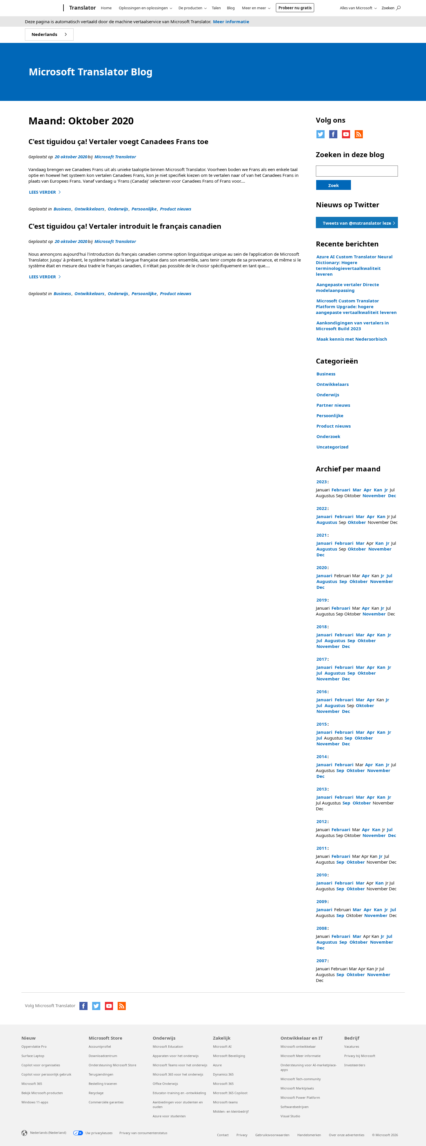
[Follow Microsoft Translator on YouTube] (346, 134)
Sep (343, 581)
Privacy (241, 1135)
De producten (190, 7)
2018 (321, 626)
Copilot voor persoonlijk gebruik (46, 1074)
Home (106, 7)
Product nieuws (175, 209)
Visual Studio (290, 1116)
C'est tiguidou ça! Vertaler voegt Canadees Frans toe (118, 141)
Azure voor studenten (169, 1116)
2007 (321, 960)
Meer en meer (254, 7)
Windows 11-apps (34, 1102)
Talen (216, 7)
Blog (231, 7)
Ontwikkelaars (89, 209)
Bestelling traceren (103, 1083)
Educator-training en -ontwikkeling (179, 1093)
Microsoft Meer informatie (301, 1056)
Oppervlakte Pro (34, 1046)
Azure (217, 1065)
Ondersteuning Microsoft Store (112, 1065)
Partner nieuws (333, 405)
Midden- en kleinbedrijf (231, 1111)
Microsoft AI (222, 1046)
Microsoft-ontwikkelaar (298, 1046)
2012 (321, 821)
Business (62, 209)
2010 (321, 875)
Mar (357, 490)
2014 (321, 756)
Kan (378, 490)
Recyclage (96, 1093)
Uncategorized (332, 447)
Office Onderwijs (165, 1083)
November (374, 495)
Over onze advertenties (346, 1135)
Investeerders (354, 1065)
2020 (321, 567)
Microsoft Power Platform (300, 1097)
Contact (223, 1135)
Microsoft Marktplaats (297, 1088)
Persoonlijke (144, 209)
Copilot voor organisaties (40, 1065)
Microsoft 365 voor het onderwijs (178, 1074)
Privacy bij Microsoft (359, 1056)
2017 (321, 659)
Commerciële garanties (106, 1102)
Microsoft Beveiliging (229, 1056)
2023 (321, 481)
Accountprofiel (100, 1046)
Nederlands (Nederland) (48, 1132)
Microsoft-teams (225, 1102)
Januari (324, 516)
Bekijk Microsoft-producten (42, 1093)
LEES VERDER (45, 192)
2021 (321, 535)
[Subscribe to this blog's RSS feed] (358, 134)
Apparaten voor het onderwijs (176, 1056)
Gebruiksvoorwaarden (272, 1135)
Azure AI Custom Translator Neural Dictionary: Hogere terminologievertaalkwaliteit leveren (354, 265)
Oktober (357, 522)
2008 (321, 928)
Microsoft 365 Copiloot (230, 1093)
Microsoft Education (168, 1046)
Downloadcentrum (103, 1056)
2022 (321, 508)
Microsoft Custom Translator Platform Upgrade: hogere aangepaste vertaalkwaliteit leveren (356, 306)
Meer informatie (231, 21)
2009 (321, 901)
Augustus (326, 522)
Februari (341, 490)
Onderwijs (118, 209)
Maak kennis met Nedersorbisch (351, 339)
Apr (368, 490)
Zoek (333, 185)
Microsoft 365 (31, 1083)
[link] (357, 222)
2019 (321, 600)
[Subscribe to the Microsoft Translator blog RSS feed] (121, 1006)
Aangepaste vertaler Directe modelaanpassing (347, 287)
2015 (321, 724)
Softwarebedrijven (295, 1107)
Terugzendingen (101, 1074)
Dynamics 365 (223, 1074)
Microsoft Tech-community (301, 1079)
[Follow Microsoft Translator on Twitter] (320, 134)
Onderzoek (328, 436)
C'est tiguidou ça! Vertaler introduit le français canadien (124, 226)
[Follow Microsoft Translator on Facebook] (333, 134)
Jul (389, 575)
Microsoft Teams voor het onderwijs (180, 1065)
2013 (321, 789)
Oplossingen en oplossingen (143, 7)
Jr (386, 490)
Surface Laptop (32, 1056)
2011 (321, 848)
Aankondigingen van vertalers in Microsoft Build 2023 (352, 325)
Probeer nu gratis (295, 7)
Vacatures (351, 1046)
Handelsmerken (309, 1135)
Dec (392, 495)
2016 (321, 691)
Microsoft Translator (115, 156)
